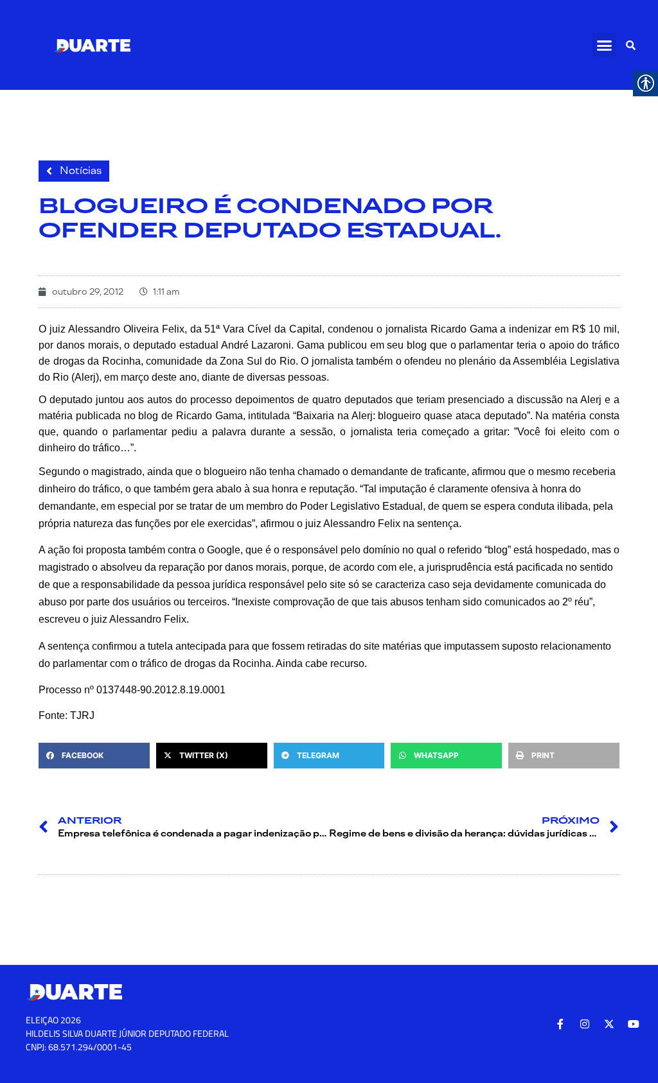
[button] (604, 45)
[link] (91, 45)
